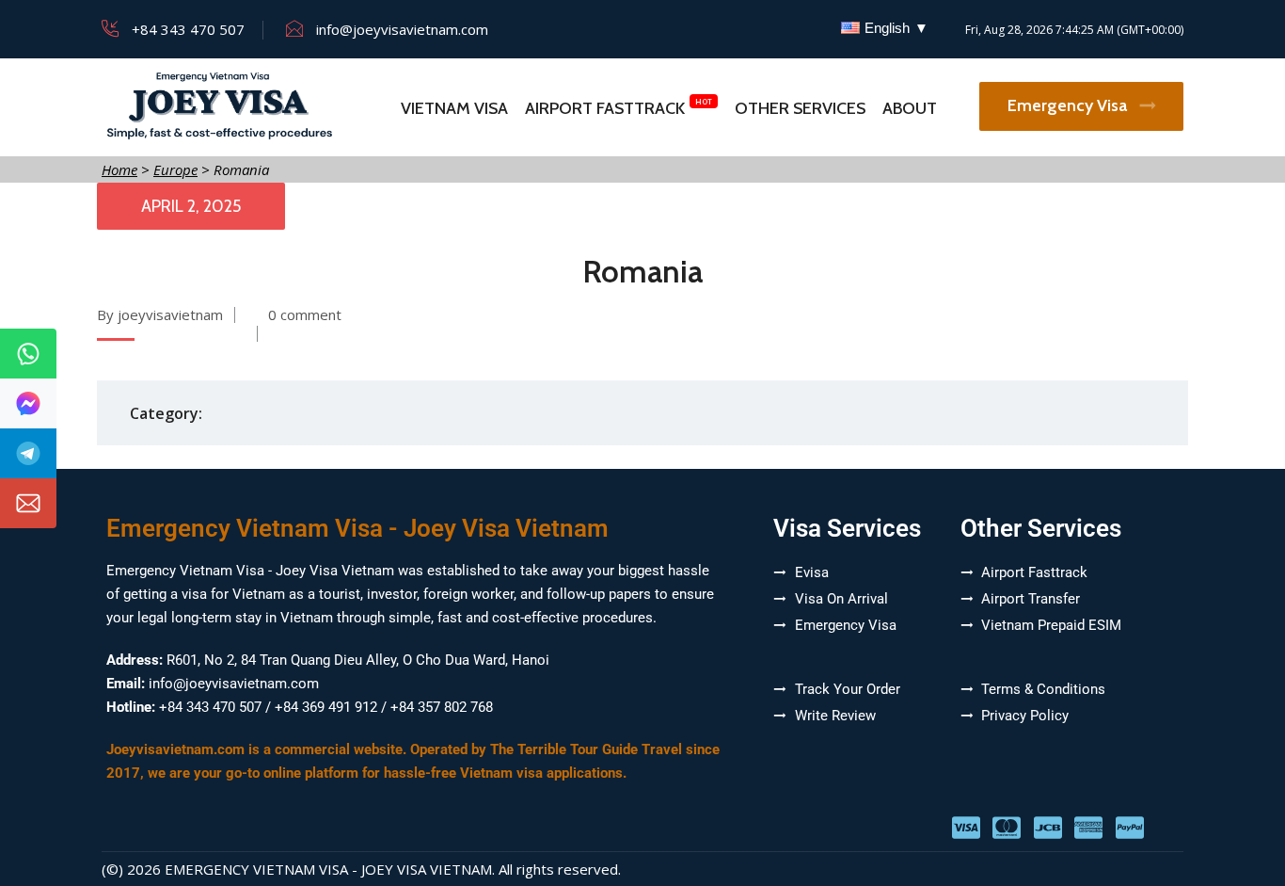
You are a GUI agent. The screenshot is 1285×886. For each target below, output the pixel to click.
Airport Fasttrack (605, 108)
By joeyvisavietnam (160, 314)
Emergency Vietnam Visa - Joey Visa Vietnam (328, 869)
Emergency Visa (1069, 105)
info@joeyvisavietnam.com (402, 29)
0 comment (304, 314)
